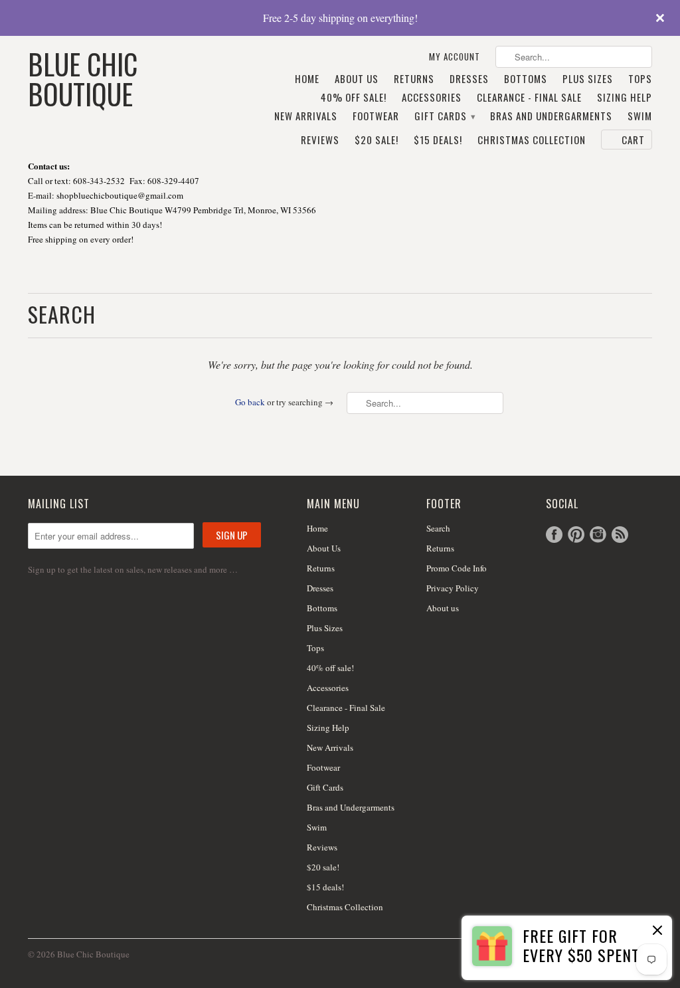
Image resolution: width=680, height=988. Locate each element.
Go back (250, 402)
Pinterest (576, 534)
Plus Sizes (587, 79)
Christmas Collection (531, 140)
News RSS (620, 534)
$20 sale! (376, 140)
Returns (414, 79)
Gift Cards (444, 116)
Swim (640, 116)
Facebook (554, 534)
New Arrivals (305, 116)
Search (438, 528)
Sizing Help (624, 97)
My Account (454, 56)
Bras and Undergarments (551, 116)
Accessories (432, 97)
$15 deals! (438, 140)
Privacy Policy (452, 588)
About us (442, 608)
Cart (633, 139)
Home (307, 79)
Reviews (320, 140)
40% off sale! (353, 97)
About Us (357, 79)
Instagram (598, 534)
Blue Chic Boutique (82, 77)
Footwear (376, 116)
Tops (640, 79)
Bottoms (525, 79)
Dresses (469, 79)
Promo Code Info (456, 568)
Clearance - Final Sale (529, 97)
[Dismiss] (657, 931)
